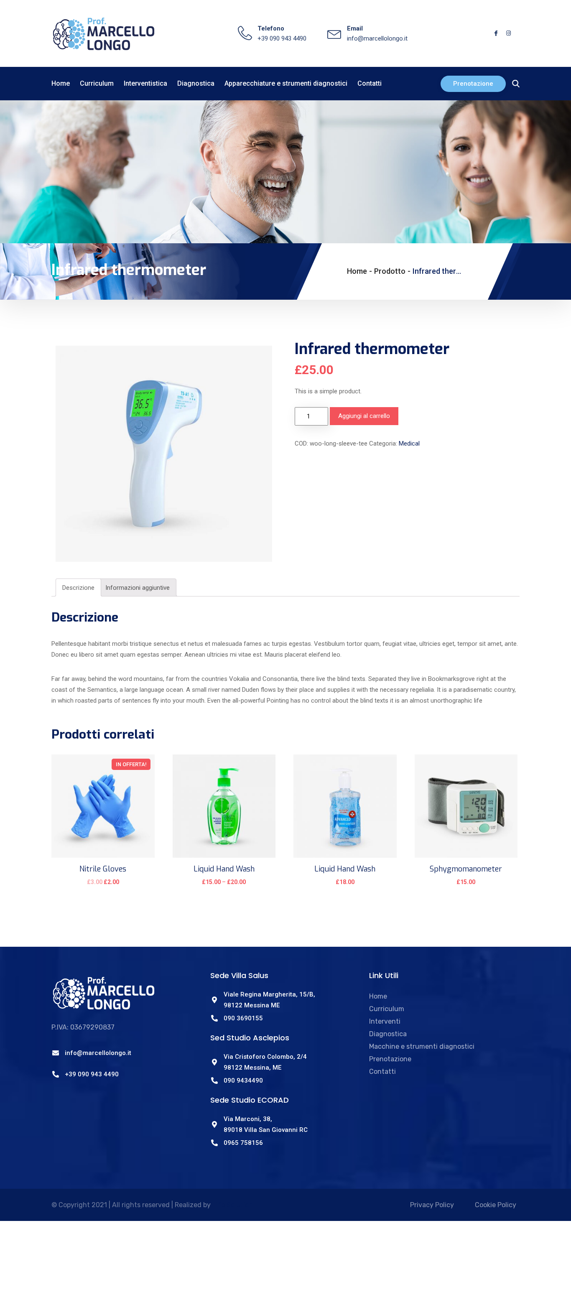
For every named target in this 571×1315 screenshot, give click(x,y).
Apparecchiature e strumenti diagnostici (285, 83)
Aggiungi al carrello (364, 416)
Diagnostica (195, 83)
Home (60, 83)
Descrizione (78, 587)
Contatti (369, 83)
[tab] (78, 587)
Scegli (223, 887)
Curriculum (97, 83)
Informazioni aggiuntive (137, 587)
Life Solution (232, 1205)
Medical (409, 443)
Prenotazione (473, 83)
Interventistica (145, 83)
